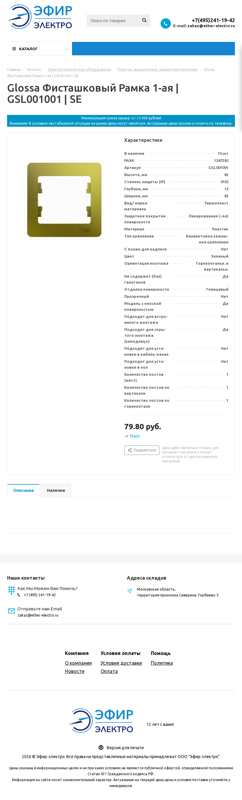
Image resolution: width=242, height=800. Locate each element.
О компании (78, 663)
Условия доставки (121, 663)
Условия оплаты (120, 653)
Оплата (109, 671)
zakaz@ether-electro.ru (211, 26)
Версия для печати (125, 747)
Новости (74, 671)
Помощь (161, 653)
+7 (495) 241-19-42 (40, 595)
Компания (77, 653)
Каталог (28, 49)
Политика (162, 663)
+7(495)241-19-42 (213, 20)
